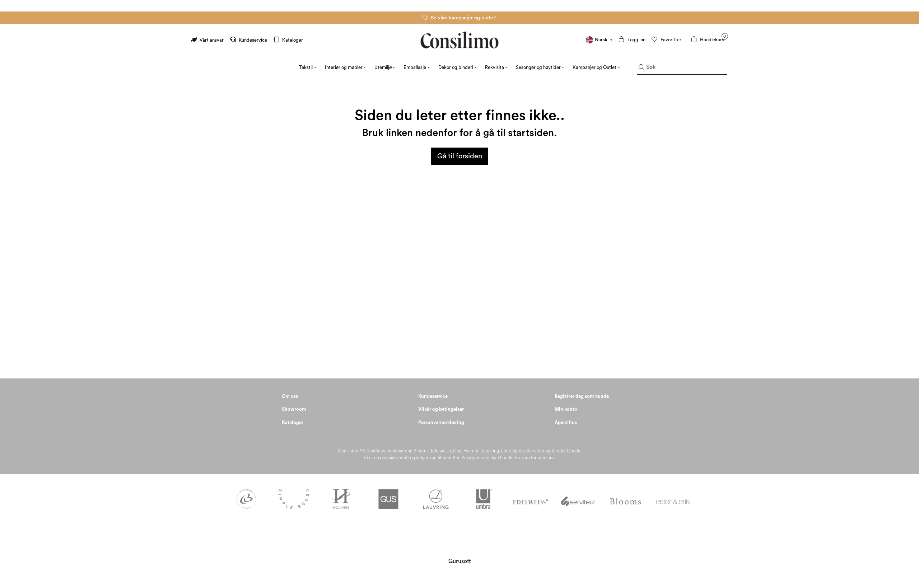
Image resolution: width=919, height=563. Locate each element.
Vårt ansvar (212, 40)
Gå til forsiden (459, 156)
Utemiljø (383, 67)
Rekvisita (494, 67)
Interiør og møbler (344, 67)
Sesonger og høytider (538, 67)
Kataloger (292, 40)
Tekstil (306, 67)
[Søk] (641, 67)
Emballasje (414, 67)
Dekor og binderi (455, 67)
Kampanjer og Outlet (594, 67)
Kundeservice (253, 40)
